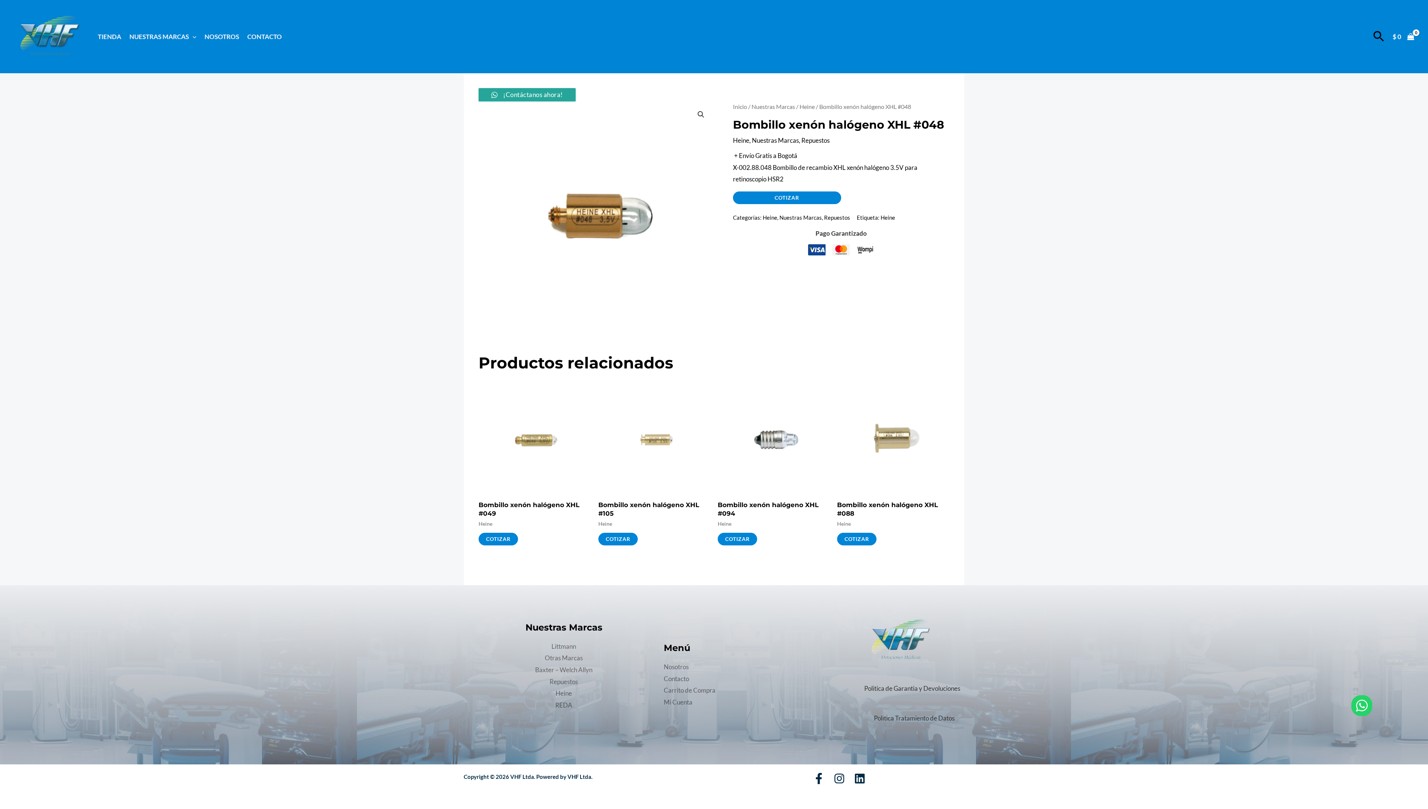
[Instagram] (839, 778)
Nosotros (222, 37)
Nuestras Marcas (773, 106)
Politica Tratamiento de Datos (914, 718)
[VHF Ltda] (49, 36)
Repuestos (815, 140)
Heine (807, 106)
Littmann (563, 646)
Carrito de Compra (689, 690)
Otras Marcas (564, 658)
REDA (563, 705)
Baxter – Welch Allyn (563, 670)
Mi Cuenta (678, 702)
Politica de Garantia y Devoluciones (912, 688)
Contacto (264, 37)
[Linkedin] (859, 778)
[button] (192, 37)
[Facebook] (818, 778)
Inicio (740, 106)
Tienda (109, 37)
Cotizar (787, 197)
